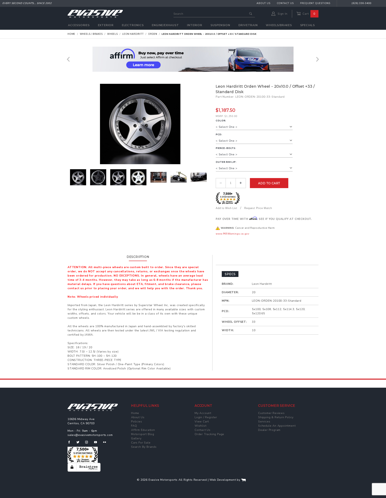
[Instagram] (88, 444)
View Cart (202, 421)
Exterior (106, 25)
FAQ (134, 426)
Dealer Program (269, 430)
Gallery (136, 438)
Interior (194, 25)
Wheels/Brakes (279, 25)
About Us (263, 3)
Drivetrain (248, 25)
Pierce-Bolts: (226, 148)
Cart (308, 14)
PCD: (219, 134)
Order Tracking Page (209, 434)
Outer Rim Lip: (226, 162)
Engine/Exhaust (165, 25)
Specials (307, 25)
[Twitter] (79, 444)
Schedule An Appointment (277, 426)
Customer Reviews (271, 413)
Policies (136, 421)
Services (264, 421)
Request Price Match (258, 208)
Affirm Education (143, 430)
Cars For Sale (140, 443)
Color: (221, 120)
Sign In (282, 14)
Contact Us (285, 3)
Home (135, 413)
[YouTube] (97, 444)
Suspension (220, 25)
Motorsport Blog (142, 434)
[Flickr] (106, 444)
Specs (230, 274)
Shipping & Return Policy (276, 417)
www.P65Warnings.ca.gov (232, 233)
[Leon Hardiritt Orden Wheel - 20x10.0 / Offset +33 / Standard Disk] (140, 124)
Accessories (79, 25)
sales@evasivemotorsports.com (90, 435)
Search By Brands (144, 447)
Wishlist (200, 426)
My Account (203, 413)
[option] (193, 59)
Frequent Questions (315, 3)
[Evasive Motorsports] (95, 13)
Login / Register (206, 417)
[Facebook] (71, 444)
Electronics (133, 25)
